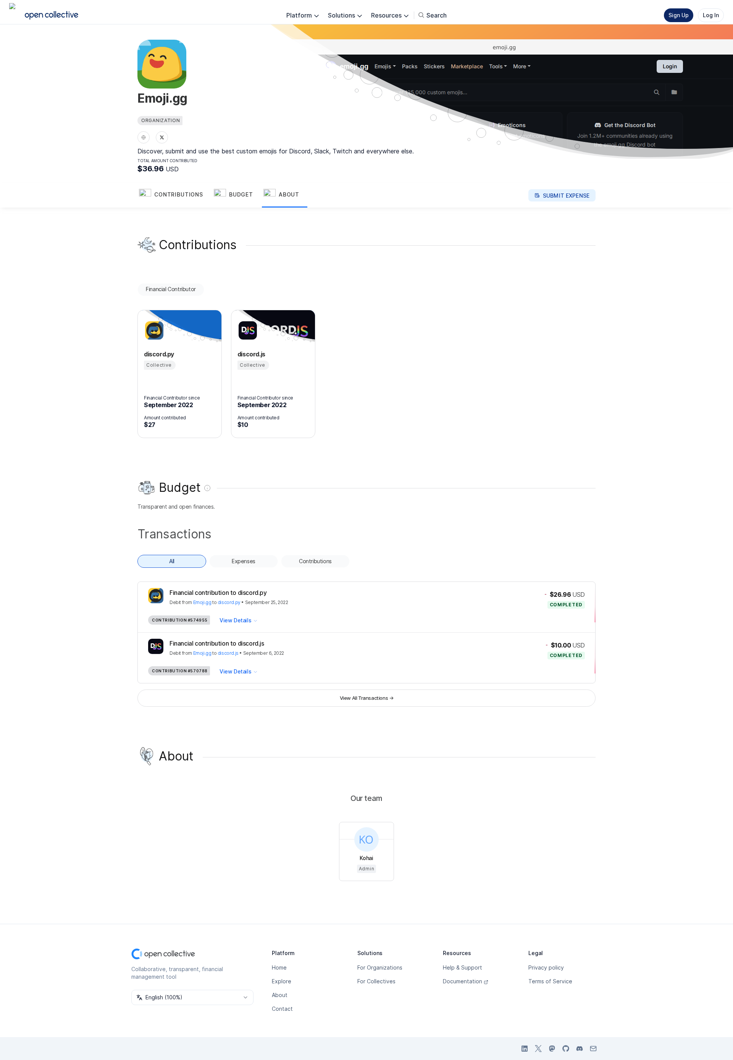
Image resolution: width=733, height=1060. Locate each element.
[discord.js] (247, 330)
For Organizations (379, 967)
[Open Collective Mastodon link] (552, 1048)
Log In (711, 15)
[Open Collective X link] (538, 1048)
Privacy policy (546, 967)
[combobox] (192, 997)
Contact (282, 1008)
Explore (281, 981)
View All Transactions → (367, 698)
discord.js (228, 653)
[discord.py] (153, 330)
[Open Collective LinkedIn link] (524, 1048)
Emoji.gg (202, 602)
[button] (174, 195)
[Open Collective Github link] (565, 1048)
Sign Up (678, 15)
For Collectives (376, 981)
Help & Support (462, 967)
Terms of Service (550, 981)
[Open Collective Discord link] (579, 1048)
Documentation (462, 981)
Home (279, 967)
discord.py (229, 602)
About (279, 995)
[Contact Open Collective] (593, 1048)
